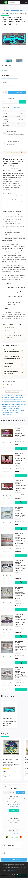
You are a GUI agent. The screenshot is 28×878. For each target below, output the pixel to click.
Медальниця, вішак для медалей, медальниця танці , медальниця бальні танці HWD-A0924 (21, 672)
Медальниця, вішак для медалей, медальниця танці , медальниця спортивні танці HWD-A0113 (21, 458)
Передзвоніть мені (14, 806)
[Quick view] (3, 442)
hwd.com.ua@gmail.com (14, 833)
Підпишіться (21, 792)
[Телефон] (22, 2)
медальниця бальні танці (13, 412)
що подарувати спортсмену (17, 404)
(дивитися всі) (17, 107)
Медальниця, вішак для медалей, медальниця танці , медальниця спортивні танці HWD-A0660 (21, 538)
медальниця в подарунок (17, 401)
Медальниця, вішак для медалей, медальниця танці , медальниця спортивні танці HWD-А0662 (21, 565)
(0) (7, 67)
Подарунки (6, 10)
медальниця (8, 395)
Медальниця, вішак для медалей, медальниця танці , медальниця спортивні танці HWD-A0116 (21, 432)
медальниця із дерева (16, 397)
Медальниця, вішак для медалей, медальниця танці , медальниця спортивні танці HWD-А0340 (21, 512)
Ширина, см (6, 82)
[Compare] (10, 442)
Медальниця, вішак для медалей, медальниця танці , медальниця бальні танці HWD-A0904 (21, 646)
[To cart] (21, 448)
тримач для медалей (8, 406)
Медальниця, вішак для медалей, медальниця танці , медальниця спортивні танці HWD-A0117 (21, 485)
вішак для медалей (13, 408)
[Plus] (6, 92)
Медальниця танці (10, 387)
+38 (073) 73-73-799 (14, 804)
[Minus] (6, 93)
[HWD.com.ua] (5, 2)
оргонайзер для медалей (9, 410)
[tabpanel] (14, 38)
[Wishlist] (7, 442)
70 (12, 86)
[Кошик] (25, 2)
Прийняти (15, 874)
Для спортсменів (15, 10)
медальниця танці (7, 414)
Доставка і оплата (11, 131)
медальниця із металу (8, 399)
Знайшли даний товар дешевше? (10, 78)
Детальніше (14, 870)
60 (7, 86)
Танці (21, 10)
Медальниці (8, 384)
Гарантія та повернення (13, 141)
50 (3, 86)
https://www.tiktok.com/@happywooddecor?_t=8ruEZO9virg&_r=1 (17, 830)
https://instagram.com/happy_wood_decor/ (10, 830)
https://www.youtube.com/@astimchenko (13, 830)
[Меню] (2, 2)
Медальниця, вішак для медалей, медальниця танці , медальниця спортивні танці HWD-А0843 (21, 619)
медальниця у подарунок (9, 403)
